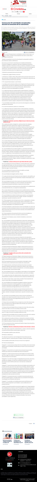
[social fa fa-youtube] (17, 12)
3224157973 (28, 460)
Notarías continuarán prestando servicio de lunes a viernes (22, 326)
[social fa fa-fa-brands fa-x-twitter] (14, 12)
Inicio (3, 15)
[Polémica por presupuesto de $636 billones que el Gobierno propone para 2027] (18, 436)
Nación (10, 15)
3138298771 (22, 460)
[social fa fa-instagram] (15, 12)
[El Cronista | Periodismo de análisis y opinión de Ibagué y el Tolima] (18, 8)
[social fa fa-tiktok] (19, 12)
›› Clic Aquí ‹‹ (9, 460)
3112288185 (28, 459)
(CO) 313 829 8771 (23, 457)
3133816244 (22, 459)
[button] (20, 12)
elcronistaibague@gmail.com (25, 462)
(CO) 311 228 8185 (23, 456)
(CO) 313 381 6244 (23, 454)
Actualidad (6, 15)
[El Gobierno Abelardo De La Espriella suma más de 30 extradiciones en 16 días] (29, 436)
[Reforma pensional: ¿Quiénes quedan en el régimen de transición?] (7, 436)
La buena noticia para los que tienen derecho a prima (20, 161)
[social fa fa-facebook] (12, 12)
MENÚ (5, 9)
